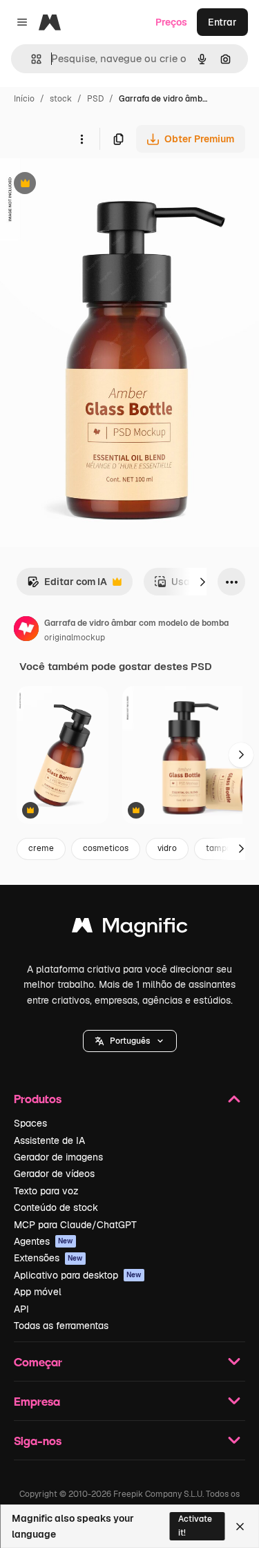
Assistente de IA (49, 1140)
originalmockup (74, 637)
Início (24, 98)
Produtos (37, 1098)
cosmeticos (105, 848)
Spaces (30, 1123)
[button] (130, 1041)
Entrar (222, 22)
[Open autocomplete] (31, 59)
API (21, 1309)
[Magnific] (130, 928)
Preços (171, 22)
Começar (38, 1362)
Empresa (37, 1401)
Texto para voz (46, 1191)
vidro (167, 848)
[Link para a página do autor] (26, 630)
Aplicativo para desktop (78, 1275)
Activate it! (195, 1525)
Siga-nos (37, 1440)
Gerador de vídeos (54, 1173)
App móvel (37, 1292)
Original (88, 184)
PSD (95, 98)
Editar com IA (67, 585)
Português (130, 1041)
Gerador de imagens (58, 1157)
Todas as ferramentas (61, 1325)
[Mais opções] (81, 139)
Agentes (43, 1241)
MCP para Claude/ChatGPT (75, 1225)
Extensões (48, 1258)
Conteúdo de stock (56, 1207)
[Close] (240, 1526)
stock (61, 98)
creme (41, 848)
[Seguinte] (202, 581)
